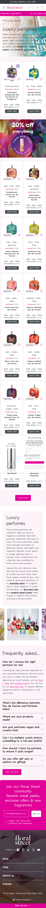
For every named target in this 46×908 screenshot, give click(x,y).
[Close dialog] (44, 436)
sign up (34, 462)
